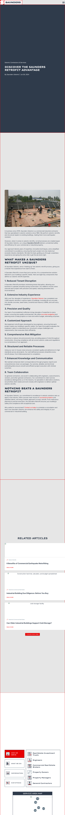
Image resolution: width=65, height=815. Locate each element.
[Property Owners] (30, 772)
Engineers (37, 760)
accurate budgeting (48, 314)
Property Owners (40, 772)
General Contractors (42, 783)
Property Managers (42, 778)
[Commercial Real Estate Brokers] (30, 766)
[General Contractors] (30, 783)
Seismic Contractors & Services (15, 62)
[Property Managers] (30, 778)
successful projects (46, 397)
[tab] (14, 754)
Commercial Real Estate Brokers (44, 766)
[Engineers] (30, 760)
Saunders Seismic (37, 298)
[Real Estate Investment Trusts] (30, 754)
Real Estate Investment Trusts (44, 754)
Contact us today (30, 407)
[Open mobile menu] (63, 2)
